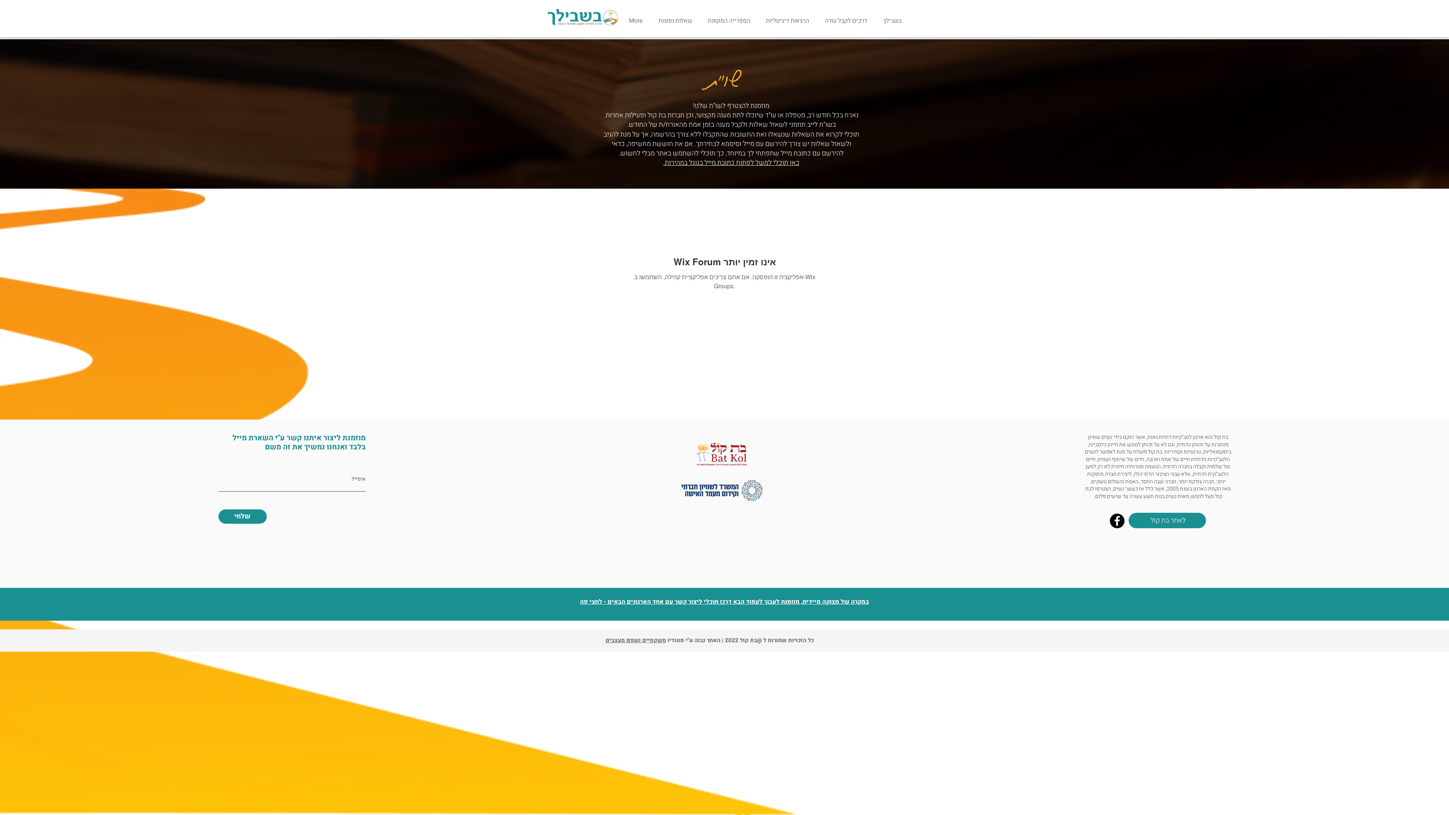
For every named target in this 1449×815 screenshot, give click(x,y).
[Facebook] (1117, 521)
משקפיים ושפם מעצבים (636, 640)
